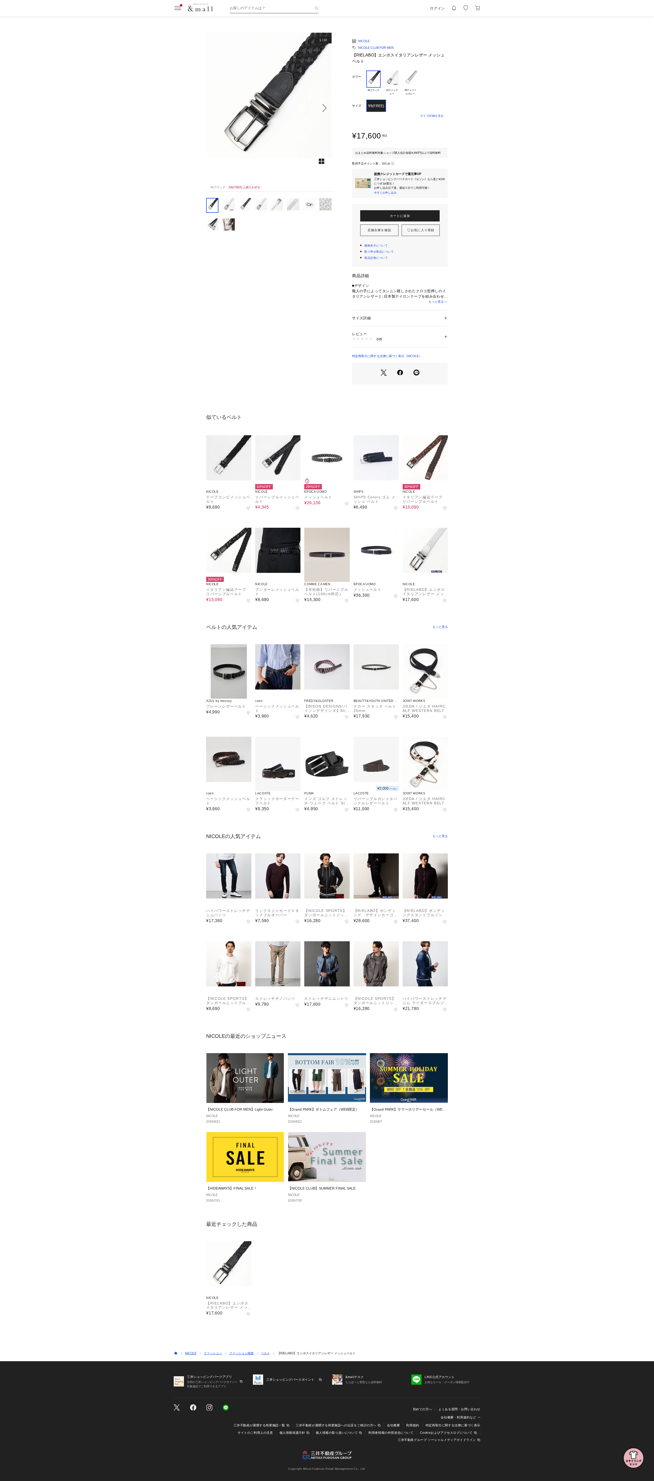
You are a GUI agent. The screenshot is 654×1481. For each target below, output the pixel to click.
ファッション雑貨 (241, 1353)
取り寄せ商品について (379, 251)
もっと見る (436, 301)
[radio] (373, 83)
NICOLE (364, 41)
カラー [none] (356, 76)
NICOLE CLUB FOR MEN (376, 48)
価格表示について (376, 245)
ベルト (265, 1353)
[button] (269, 108)
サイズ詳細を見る (432, 115)
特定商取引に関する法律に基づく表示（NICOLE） (387, 356)
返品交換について (376, 257)
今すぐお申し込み (385, 192)
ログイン (437, 8)
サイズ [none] (356, 106)
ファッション (213, 1353)
